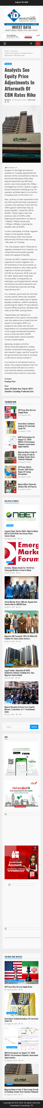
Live (38, 43)
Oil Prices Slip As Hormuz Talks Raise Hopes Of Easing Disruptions (10, 472)
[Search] (31, 43)
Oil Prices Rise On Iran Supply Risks (10, 412)
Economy (8, 64)
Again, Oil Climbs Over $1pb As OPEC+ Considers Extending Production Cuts (19, 389)
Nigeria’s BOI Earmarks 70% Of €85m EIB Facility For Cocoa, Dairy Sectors (21, 621)
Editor (8, 100)
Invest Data (21, 27)
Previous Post (10, 380)
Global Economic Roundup (15, 981)
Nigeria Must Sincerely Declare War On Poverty (10, 487)
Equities (9, 1084)
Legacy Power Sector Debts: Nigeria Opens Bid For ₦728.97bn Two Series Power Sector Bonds (21, 516)
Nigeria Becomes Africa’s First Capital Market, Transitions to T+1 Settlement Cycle (21, 692)
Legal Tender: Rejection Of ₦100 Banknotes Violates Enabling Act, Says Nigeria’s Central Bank (21, 656)
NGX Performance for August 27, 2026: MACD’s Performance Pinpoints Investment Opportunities (10, 442)
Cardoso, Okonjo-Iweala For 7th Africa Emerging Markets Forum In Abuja (21, 553)
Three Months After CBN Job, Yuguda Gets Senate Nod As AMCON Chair (21, 587)
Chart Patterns (12, 1013)
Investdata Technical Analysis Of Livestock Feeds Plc (10, 427)
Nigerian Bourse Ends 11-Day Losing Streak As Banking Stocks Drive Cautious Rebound (10, 457)
